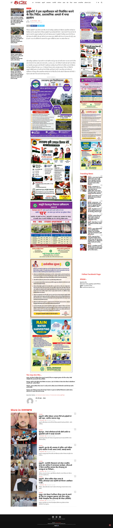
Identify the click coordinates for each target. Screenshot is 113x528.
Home (49, 519)
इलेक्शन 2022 (88, 2)
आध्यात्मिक (80, 2)
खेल (67, 2)
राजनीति (54, 2)
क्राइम (64, 2)
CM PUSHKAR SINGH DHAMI (42, 395)
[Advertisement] (51, 50)
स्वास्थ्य (75, 2)
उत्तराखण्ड (48, 2)
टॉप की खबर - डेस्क (36, 21)
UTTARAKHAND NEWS (54, 395)
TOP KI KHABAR (58, 522)
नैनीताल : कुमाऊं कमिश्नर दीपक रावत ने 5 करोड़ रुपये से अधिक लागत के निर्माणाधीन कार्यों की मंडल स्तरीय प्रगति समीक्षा (17, 57)
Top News (37, 2)
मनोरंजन (59, 2)
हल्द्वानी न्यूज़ (62, 395)
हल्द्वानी (43, 2)
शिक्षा (71, 2)
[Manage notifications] (110, 525)
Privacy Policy (61, 519)
